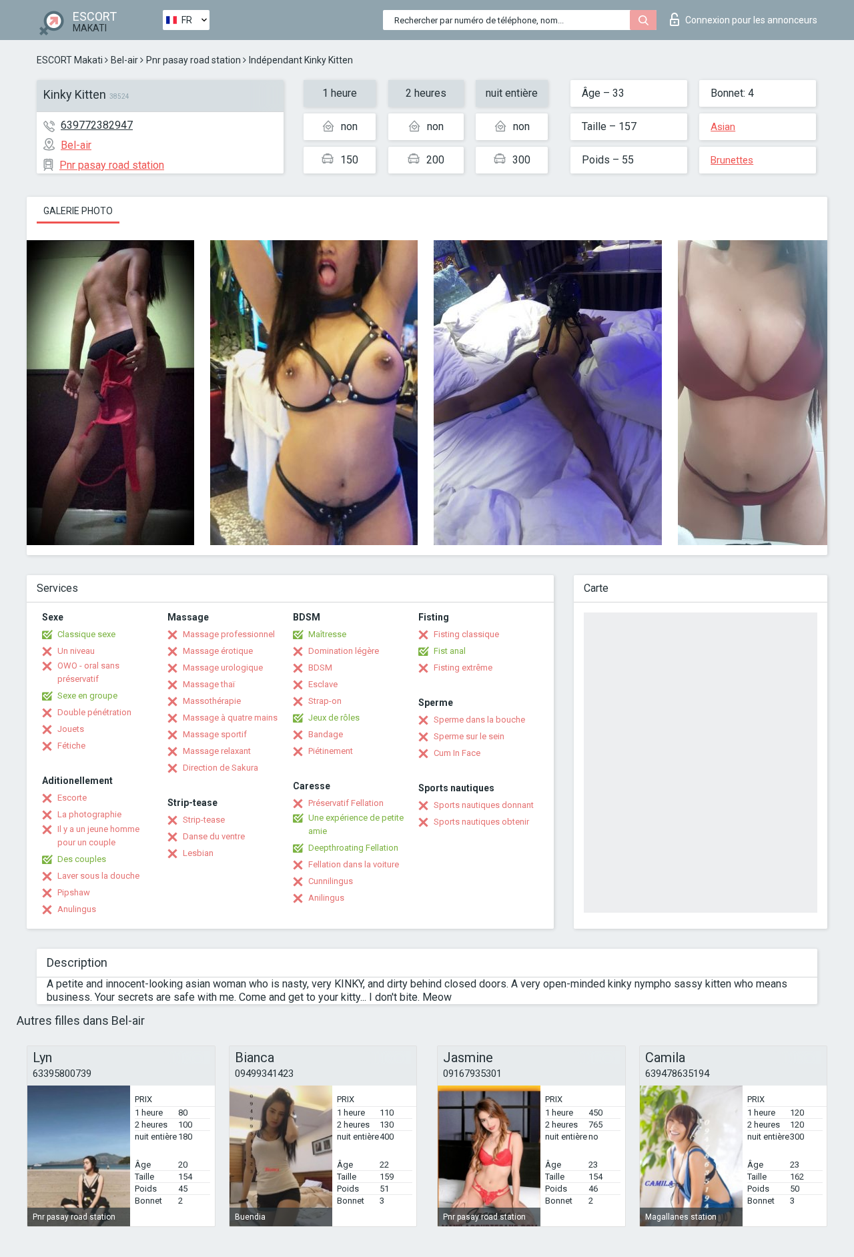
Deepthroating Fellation (353, 848)
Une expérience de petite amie (356, 824)
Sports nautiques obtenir (481, 822)
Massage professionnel (229, 634)
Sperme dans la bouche (479, 720)
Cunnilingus (330, 881)
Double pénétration (94, 712)
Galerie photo (78, 210)
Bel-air (124, 60)
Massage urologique (223, 668)
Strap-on (325, 701)
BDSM (320, 668)
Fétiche (71, 746)
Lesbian (198, 853)
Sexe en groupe (87, 696)
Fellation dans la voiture (353, 864)
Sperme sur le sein (469, 736)
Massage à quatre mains (230, 718)
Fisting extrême (463, 668)
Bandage (325, 734)
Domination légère (343, 651)
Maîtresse (327, 634)
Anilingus (326, 898)
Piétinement (330, 751)
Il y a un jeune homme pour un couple (98, 835)
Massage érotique (218, 651)
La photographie (89, 814)
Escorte (72, 798)
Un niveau (76, 651)
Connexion (751, 20)
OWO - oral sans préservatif (88, 672)
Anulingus (76, 909)
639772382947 (97, 125)
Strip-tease (204, 820)
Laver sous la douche (98, 876)
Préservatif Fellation (346, 803)
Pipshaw (73, 892)
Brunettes (732, 160)
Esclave (323, 684)
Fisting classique (466, 634)
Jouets (70, 729)
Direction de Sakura (220, 768)
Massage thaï (209, 684)
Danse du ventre (214, 836)
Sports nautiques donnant (484, 805)
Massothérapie (212, 701)
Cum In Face (457, 753)
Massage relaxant (217, 751)
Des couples (81, 859)
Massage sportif (215, 734)
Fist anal (450, 651)
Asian (723, 127)
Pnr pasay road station (193, 60)
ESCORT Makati (70, 60)
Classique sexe (86, 634)
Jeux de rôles (334, 718)
